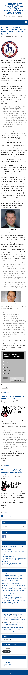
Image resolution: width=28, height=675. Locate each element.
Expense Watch (16, 631)
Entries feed (7, 662)
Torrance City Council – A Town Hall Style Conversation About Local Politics (14, 8)
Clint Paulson (17, 36)
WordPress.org (7, 665)
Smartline (20, 673)
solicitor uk (6, 622)
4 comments (6, 512)
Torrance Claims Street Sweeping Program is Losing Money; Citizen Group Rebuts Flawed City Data (14, 559)
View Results (14, 378)
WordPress (13, 673)
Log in (5, 660)
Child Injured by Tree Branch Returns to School (12, 397)
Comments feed (8, 664)
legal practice (7, 614)
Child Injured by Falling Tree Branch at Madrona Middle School (12, 472)
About (5, 573)
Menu (3, 22)
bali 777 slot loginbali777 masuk (12, 617)
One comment (6, 465)
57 (10, 516)
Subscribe (6, 651)
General (3, 37)
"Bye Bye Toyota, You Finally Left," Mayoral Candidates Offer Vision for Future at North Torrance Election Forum (14, 590)
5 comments (6, 392)
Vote (5, 378)
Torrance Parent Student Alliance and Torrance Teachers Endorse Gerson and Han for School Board (13, 30)
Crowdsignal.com (17, 380)
